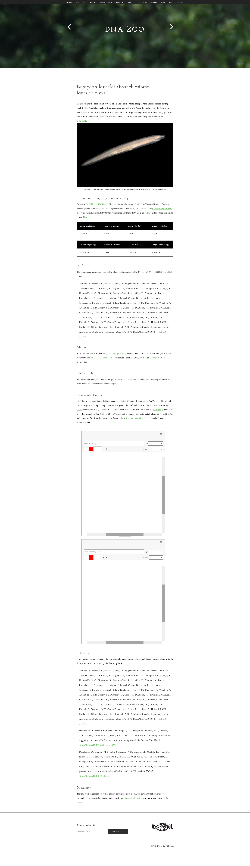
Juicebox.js (158, 409)
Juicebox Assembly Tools (102, 357)
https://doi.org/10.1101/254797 (93, 775)
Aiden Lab (170, 846)
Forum (80, 802)
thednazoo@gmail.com (135, 798)
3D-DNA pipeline (116, 353)
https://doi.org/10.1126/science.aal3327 (97, 745)
